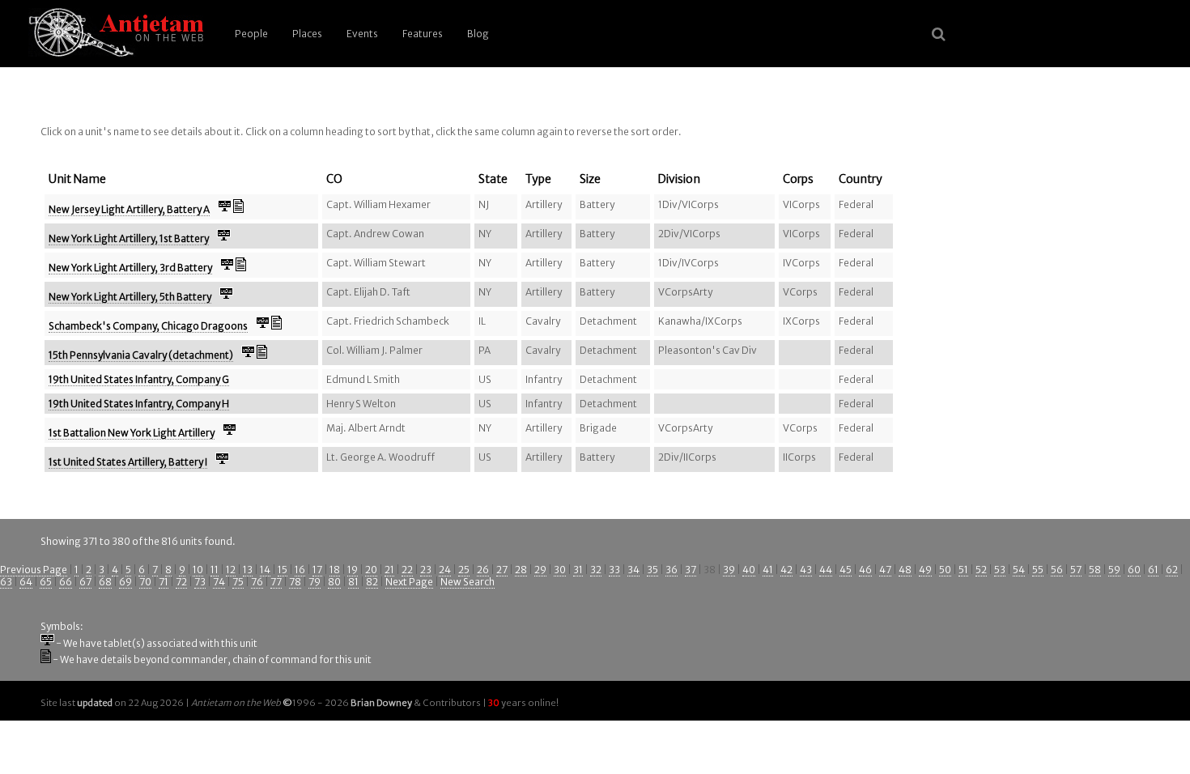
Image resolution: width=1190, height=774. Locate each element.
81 (353, 582)
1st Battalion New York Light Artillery (132, 433)
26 (483, 569)
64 (25, 582)
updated (95, 702)
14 (265, 569)
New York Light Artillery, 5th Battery (130, 297)
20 (371, 569)
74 (219, 582)
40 (748, 569)
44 (825, 569)
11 (214, 569)
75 (238, 582)
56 (1057, 569)
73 (200, 582)
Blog (478, 34)
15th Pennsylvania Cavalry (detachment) (141, 355)
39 (729, 569)
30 (560, 569)
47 (885, 569)
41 (768, 569)
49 (925, 569)
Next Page (409, 582)
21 (389, 569)
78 (295, 582)
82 (372, 582)
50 (945, 569)
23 (425, 569)
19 (352, 569)
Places (307, 34)
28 (521, 569)
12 (231, 569)
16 (300, 569)
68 (105, 582)
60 (1134, 569)
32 (595, 569)
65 (46, 582)
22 (407, 569)
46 (865, 569)
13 (248, 569)
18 (334, 569)
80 (334, 582)
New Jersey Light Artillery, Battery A (129, 209)
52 (981, 569)
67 (85, 582)
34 (633, 569)
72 (181, 582)
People (251, 34)
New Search (467, 582)
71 (163, 582)
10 (198, 569)
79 (314, 582)
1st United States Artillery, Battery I (128, 462)
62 (1172, 569)
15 (282, 569)
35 (652, 569)
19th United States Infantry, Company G (139, 379)
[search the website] (939, 34)
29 (540, 569)
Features (422, 34)
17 (317, 569)
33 (614, 569)
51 (963, 569)
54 (1019, 569)
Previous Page (33, 569)
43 (806, 569)
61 (1153, 569)
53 (999, 569)
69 (125, 582)
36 (671, 569)
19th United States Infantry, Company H (139, 404)
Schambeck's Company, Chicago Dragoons (148, 326)
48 (905, 569)
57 (1076, 569)
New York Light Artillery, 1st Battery (129, 238)
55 (1037, 569)
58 (1095, 569)
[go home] (113, 33)
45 (845, 569)
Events (362, 34)
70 (145, 582)
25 (464, 569)
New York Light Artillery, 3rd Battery (130, 268)
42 (786, 569)
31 (578, 569)
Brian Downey (381, 702)
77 (276, 582)
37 (690, 569)
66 (65, 582)
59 (1114, 569)
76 (257, 582)
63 (6, 582)
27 (502, 569)
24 (445, 569)
